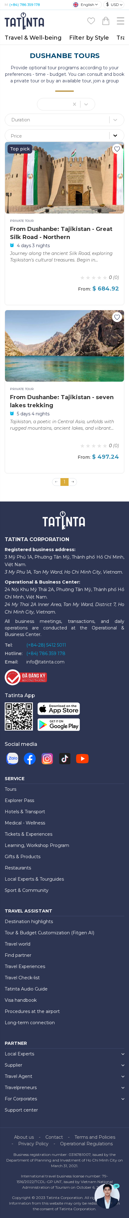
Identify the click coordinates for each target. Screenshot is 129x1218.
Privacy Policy (33, 1144)
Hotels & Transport (25, 811)
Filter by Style (89, 37)
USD (112, 4)
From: (84, 289)
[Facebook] (29, 758)
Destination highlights (29, 921)
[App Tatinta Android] (59, 726)
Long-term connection (30, 1022)
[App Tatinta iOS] (59, 710)
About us (24, 1137)
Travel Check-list (22, 978)
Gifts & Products (22, 856)
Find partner (18, 955)
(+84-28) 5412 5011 (46, 645)
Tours (10, 789)
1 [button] (64, 482)
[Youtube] (82, 758)
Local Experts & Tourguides (34, 879)
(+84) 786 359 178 (24, 4)
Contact (54, 1137)
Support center (21, 1110)
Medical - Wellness (25, 823)
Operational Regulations (86, 1144)
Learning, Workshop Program (37, 845)
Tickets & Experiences (28, 834)
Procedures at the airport (32, 1011)
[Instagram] (47, 758)
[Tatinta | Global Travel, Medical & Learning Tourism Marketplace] (25, 20)
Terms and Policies (95, 1137)
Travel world (17, 944)
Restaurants (18, 868)
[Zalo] (12, 758)
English (87, 4)
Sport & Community (27, 890)
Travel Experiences (25, 966)
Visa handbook (21, 1000)
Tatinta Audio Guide (26, 989)
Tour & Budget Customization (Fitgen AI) (49, 933)
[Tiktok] (64, 758)
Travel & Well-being (33, 37)
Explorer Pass (19, 800)
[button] (72, 482)
